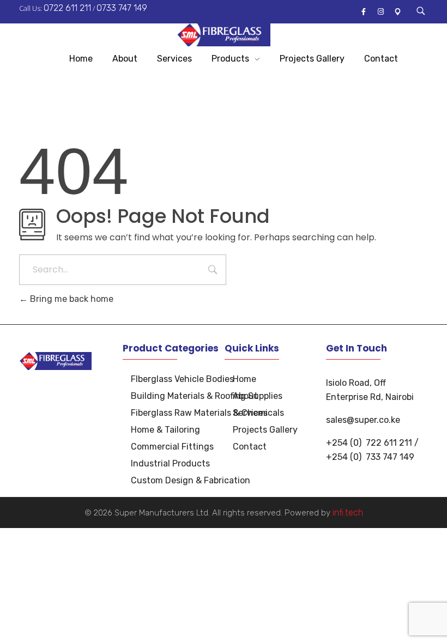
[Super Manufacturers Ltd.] (224, 34)
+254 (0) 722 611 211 (369, 443)
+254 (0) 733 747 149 (370, 457)
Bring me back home (70, 299)
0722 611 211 (67, 8)
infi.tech (348, 512)
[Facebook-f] (363, 11)
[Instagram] (380, 11)
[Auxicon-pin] (397, 11)
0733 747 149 (121, 8)
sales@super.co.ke (363, 420)
